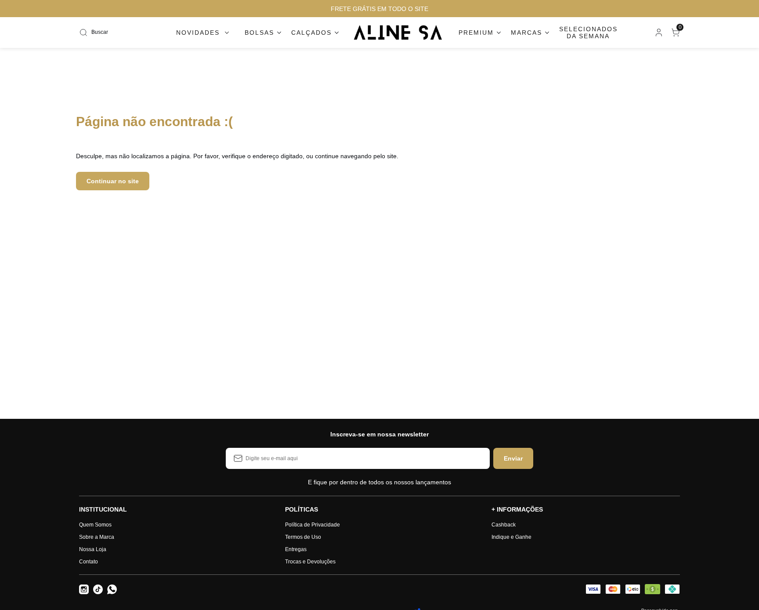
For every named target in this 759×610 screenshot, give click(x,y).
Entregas (296, 549)
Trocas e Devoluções (310, 562)
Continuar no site (113, 181)
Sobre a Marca (96, 537)
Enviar (513, 458)
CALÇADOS (311, 32)
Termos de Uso (303, 537)
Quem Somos (95, 525)
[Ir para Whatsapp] (112, 589)
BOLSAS (259, 32)
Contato (88, 562)
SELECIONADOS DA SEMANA (588, 32)
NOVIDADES (198, 32)
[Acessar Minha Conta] (658, 35)
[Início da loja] (398, 32)
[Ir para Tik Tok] (98, 589)
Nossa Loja (92, 549)
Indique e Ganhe (511, 537)
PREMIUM (476, 32)
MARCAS (526, 32)
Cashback (504, 525)
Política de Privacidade (312, 525)
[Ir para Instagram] (84, 589)
